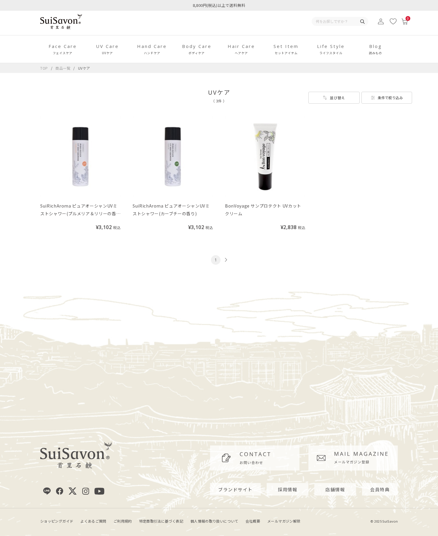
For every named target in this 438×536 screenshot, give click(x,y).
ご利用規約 (123, 520)
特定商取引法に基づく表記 (161, 520)
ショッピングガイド (56, 520)
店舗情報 (335, 489)
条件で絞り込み (390, 97)
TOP (44, 68)
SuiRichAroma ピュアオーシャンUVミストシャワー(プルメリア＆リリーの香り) (78, 213)
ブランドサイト (235, 489)
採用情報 (287, 489)
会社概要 (253, 520)
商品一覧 (63, 68)
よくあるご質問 (93, 520)
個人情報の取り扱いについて (214, 520)
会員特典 (380, 489)
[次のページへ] (225, 260)
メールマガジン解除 (283, 520)
